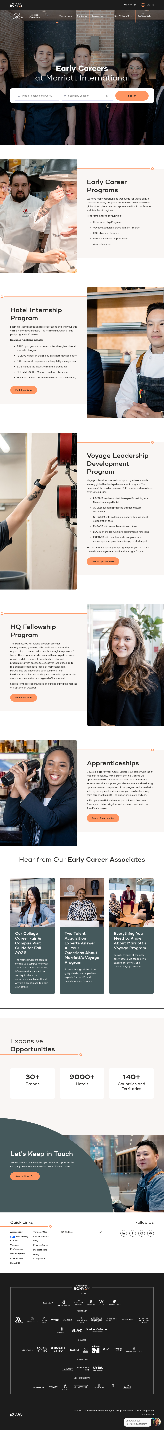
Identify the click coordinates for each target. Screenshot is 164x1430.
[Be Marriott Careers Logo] (26, 16)
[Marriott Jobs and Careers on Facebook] (132, 1233)
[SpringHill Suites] (58, 1350)
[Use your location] (108, 96)
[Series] (98, 1370)
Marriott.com (40, 1249)
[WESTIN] (55, 1319)
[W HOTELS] (101, 1303)
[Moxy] (118, 1349)
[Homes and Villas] (113, 1387)
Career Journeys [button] (99, 16)
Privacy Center (41, 1245)
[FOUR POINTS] (42, 1350)
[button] (82, 1232)
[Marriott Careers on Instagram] (141, 1233)
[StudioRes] (81, 1388)
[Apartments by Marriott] (99, 1387)
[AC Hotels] (85, 1350)
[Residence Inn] (38, 1387)
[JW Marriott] (114, 1303)
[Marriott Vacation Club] (144, 1321)
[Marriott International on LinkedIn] (123, 1233)
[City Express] (67, 1370)
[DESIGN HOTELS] (128, 1319)
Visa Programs (17, 1253)
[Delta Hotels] (44, 1320)
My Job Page (130, 5)
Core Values (16, 1258)
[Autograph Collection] (96, 1320)
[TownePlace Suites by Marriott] (53, 1387)
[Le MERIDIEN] (68, 1319)
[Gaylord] (62, 1332)
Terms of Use (40, 1232)
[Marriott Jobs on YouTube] (150, 1233)
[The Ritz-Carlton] (63, 1303)
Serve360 (15, 1263)
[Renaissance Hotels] (82, 1320)
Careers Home (65, 16)
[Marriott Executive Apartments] (127, 1387)
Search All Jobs (144, 16)
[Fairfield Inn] (74, 1349)
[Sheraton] (32, 1320)
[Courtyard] (27, 1349)
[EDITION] (48, 1302)
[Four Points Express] (83, 1370)
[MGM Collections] (77, 1330)
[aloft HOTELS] (106, 1349)
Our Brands (82, 16)
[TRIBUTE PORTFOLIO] (112, 1319)
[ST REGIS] (91, 1303)
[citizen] (95, 1352)
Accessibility (16, 1232)
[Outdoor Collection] (97, 1331)
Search (132, 95)
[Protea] (134, 1350)
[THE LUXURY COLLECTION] (78, 1303)
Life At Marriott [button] (122, 16)
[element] (65, 1387)
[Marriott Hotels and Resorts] (19, 1321)
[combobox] (37, 96)
